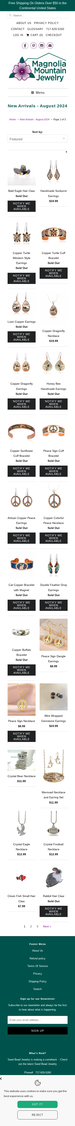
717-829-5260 (55, 29)
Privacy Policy (46, 23)
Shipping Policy (38, 981)
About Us (23, 23)
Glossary (35, 29)
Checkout (54, 35)
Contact (18, 29)
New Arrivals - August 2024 (37, 106)
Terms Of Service (37, 966)
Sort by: (37, 131)
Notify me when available (21, 206)
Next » (47, 926)
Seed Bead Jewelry (45, 1063)
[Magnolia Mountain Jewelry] (38, 68)
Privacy (37, 973)
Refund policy (37, 958)
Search (37, 989)
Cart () (36, 35)
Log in (18, 35)
